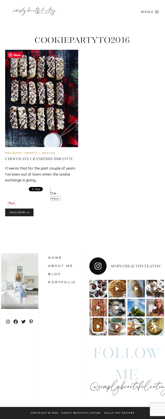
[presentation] (41, 98)
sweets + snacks (39, 152)
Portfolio (62, 282)
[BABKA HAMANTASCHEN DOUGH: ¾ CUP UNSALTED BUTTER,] (155, 289)
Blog (54, 274)
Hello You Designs (119, 412)
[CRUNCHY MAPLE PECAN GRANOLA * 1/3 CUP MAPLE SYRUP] (136, 326)
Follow (54, 198)
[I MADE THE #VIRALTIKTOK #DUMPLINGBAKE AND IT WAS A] (98, 326)
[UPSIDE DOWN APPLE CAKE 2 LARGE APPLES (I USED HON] (155, 326)
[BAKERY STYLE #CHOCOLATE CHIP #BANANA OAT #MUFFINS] (117, 289)
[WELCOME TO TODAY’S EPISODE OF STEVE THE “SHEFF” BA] (136, 289)
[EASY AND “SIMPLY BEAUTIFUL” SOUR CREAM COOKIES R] (117, 307)
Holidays (13, 152)
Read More (22, 212)
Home (55, 258)
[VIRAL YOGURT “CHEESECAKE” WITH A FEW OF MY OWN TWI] (98, 307)
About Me (60, 266)
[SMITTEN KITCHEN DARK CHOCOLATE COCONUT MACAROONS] (98, 289)
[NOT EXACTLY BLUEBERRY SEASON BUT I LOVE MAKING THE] (155, 307)
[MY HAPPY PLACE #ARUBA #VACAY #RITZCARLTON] (136, 307)
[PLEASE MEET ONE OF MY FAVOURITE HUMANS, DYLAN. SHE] (117, 326)
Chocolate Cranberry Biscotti (39, 159)
